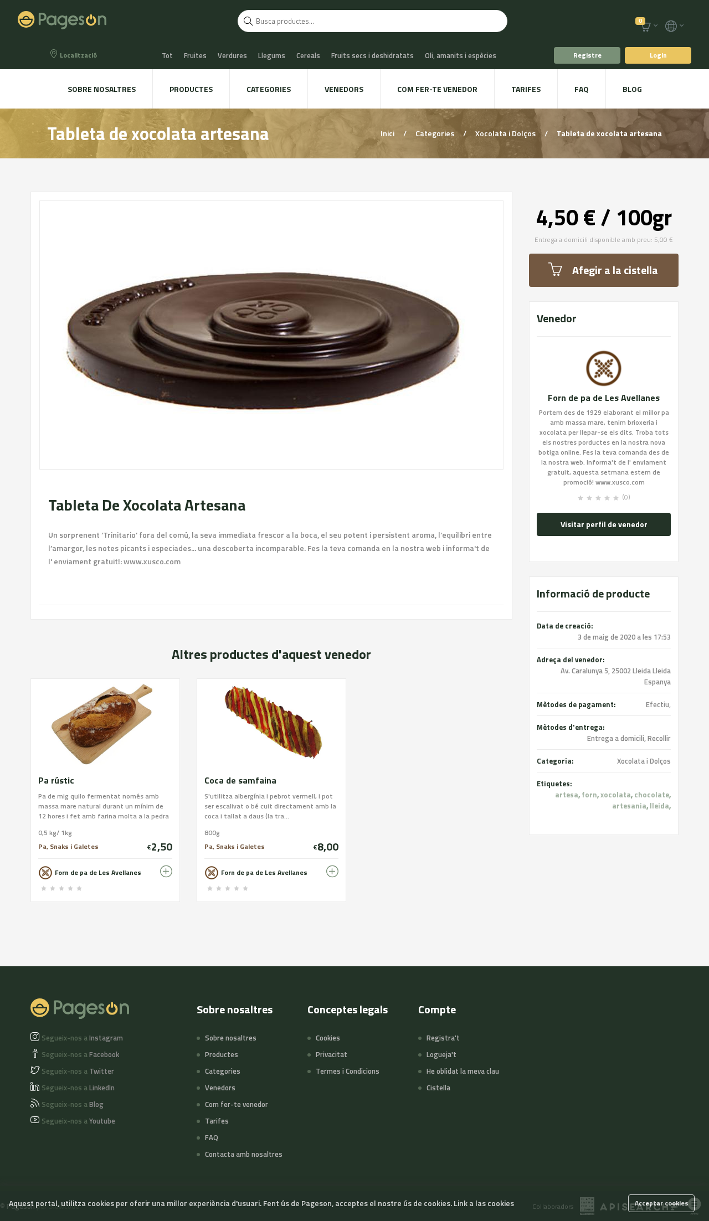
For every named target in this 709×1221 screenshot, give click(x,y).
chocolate (651, 794)
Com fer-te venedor (437, 89)
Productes (191, 89)
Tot (167, 55)
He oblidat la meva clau (463, 1070)
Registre (587, 55)
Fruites (195, 55)
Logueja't (441, 1054)
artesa (566, 794)
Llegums (271, 55)
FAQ (581, 89)
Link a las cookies (484, 1203)
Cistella (438, 1087)
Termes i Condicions (347, 1070)
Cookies (328, 1037)
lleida (659, 805)
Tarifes (526, 89)
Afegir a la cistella (615, 270)
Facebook (80, 1054)
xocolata (615, 794)
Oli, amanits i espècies (460, 55)
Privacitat (331, 1054)
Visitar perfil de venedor (604, 524)
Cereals (308, 55)
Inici (388, 133)
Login (658, 55)
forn (589, 794)
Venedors (344, 89)
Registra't (443, 1037)
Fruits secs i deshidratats (372, 55)
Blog (632, 89)
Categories (268, 89)
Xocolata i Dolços (506, 133)
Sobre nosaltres (102, 89)
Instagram (82, 1037)
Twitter (78, 1070)
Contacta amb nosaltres (243, 1154)
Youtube (78, 1120)
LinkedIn (78, 1087)
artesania (629, 805)
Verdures (232, 55)
